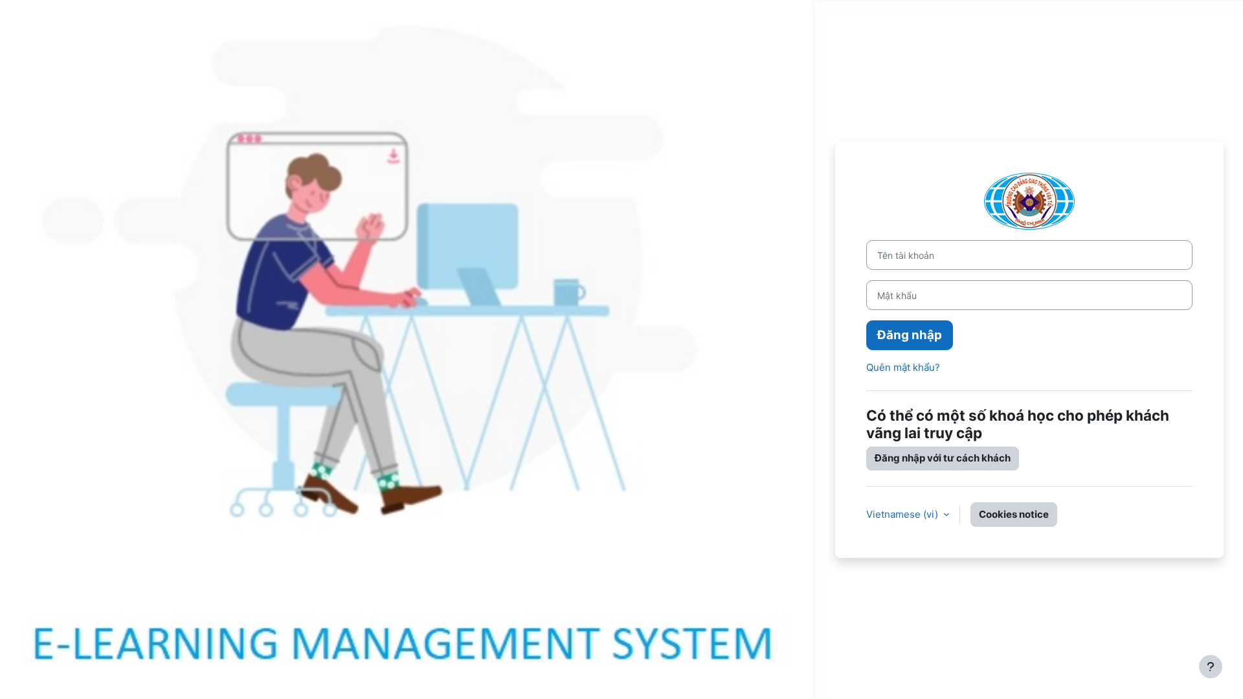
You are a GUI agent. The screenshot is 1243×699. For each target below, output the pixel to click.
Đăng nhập (909, 334)
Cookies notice (1014, 514)
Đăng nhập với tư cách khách (943, 458)
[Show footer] (1210, 666)
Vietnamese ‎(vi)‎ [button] (903, 514)
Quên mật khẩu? (903, 367)
